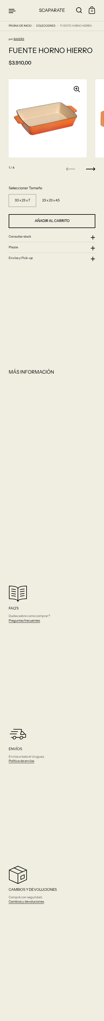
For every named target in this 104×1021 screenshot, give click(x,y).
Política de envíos (21, 761)
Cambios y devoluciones (26, 901)
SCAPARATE (52, 10)
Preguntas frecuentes (24, 620)
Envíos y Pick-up (21, 258)
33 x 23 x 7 (22, 200)
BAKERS (19, 39)
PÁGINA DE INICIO (20, 25)
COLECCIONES (45, 25)
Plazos (13, 247)
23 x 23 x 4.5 (51, 200)
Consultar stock (20, 236)
